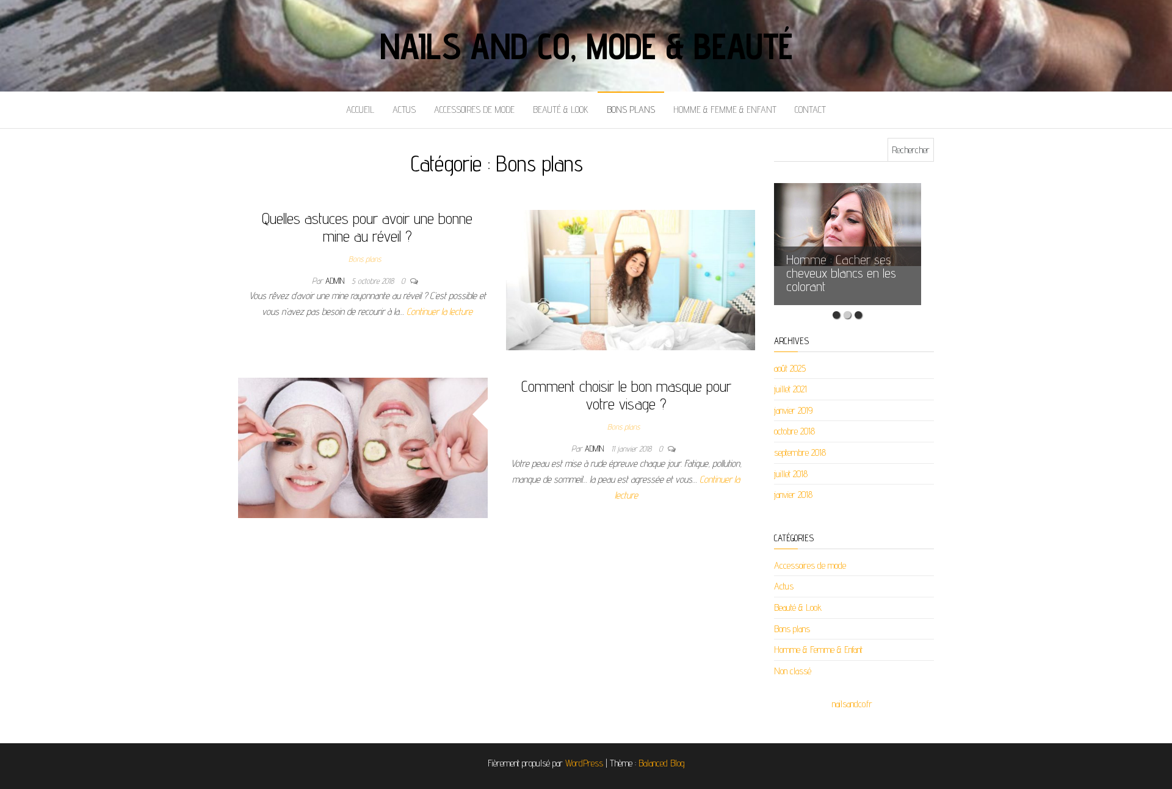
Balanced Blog (661, 763)
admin (336, 281)
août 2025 (790, 368)
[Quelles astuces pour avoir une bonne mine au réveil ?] (631, 279)
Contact (810, 109)
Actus (404, 109)
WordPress (584, 763)
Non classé (792, 671)
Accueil (360, 109)
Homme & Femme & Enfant (724, 109)
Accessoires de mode (474, 109)
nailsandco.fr (852, 704)
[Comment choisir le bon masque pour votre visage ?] (363, 447)
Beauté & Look (560, 109)
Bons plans (631, 109)
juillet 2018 (791, 474)
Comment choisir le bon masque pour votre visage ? (626, 394)
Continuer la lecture (439, 311)
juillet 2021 (790, 389)
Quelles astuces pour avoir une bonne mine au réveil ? (367, 227)
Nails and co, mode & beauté (586, 46)
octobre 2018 (794, 431)
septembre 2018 (800, 452)
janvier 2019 (793, 410)
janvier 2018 (793, 494)
